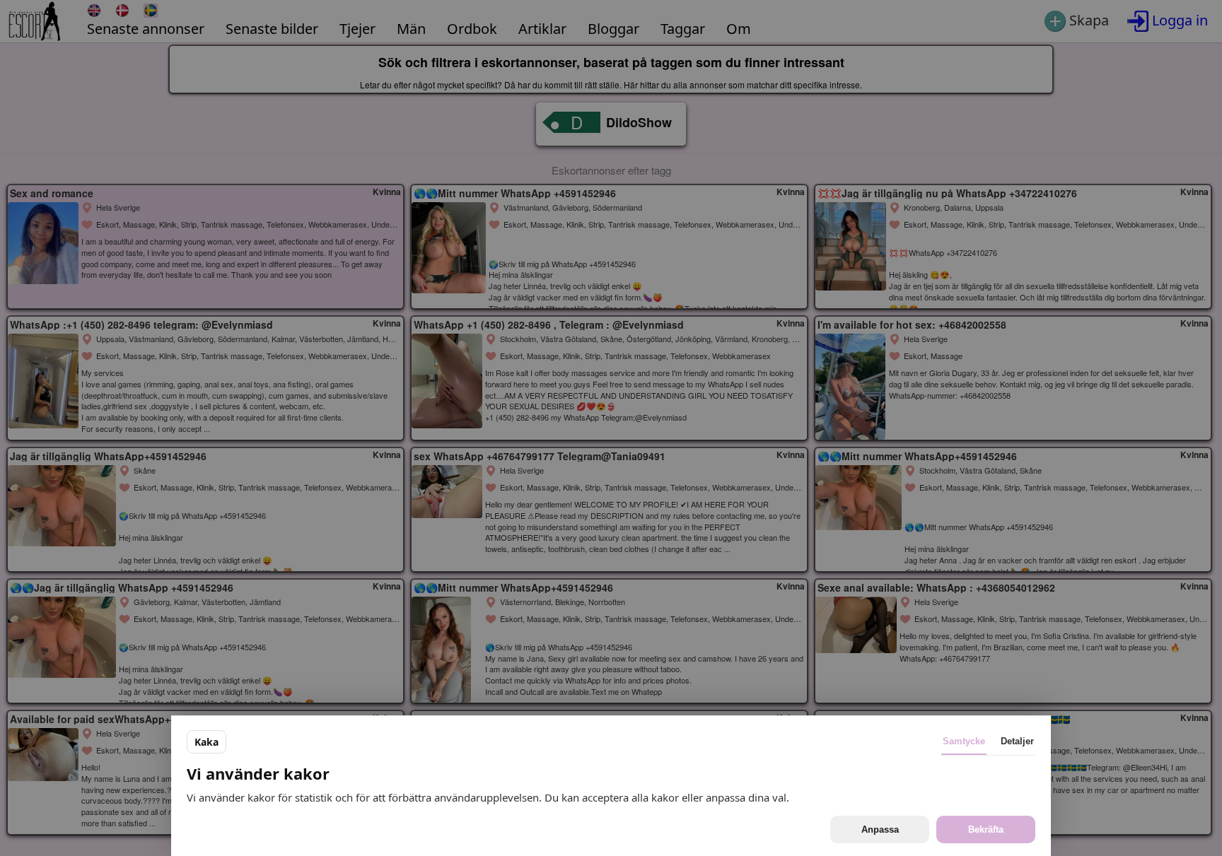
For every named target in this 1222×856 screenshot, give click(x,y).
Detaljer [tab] (1017, 741)
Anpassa (880, 829)
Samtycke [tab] (964, 741)
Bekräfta (985, 829)
